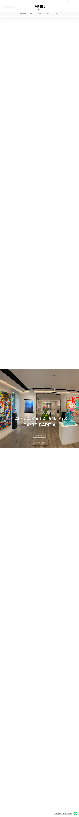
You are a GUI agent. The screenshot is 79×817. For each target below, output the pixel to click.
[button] (75, 813)
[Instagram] (66, 1)
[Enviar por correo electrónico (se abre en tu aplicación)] (68, 1)
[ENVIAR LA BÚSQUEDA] (14, 7)
